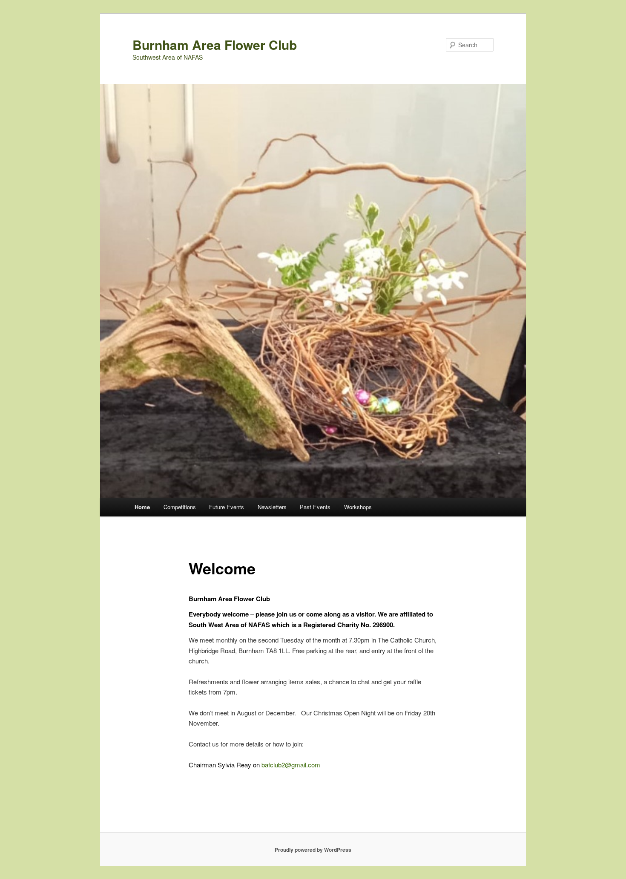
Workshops (358, 507)
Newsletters (272, 507)
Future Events (226, 507)
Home (142, 507)
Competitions (180, 507)
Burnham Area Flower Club (214, 44)
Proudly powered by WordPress (313, 849)
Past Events (315, 507)
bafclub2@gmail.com (290, 764)
